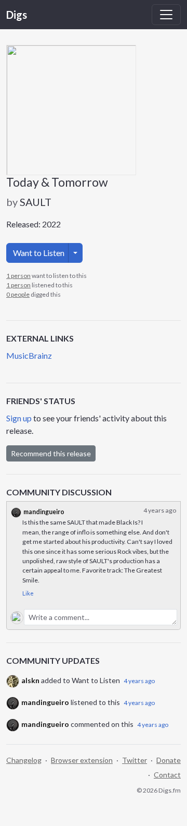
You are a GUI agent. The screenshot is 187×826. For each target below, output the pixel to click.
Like (28, 593)
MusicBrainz (29, 355)
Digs (16, 14)
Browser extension (82, 760)
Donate (168, 760)
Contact (167, 774)
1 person (18, 276)
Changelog (24, 760)
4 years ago (139, 681)
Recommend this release (51, 453)
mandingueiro (43, 512)
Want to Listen (38, 253)
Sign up (19, 418)
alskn (30, 680)
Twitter (134, 760)
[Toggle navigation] (166, 14)
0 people (18, 294)
